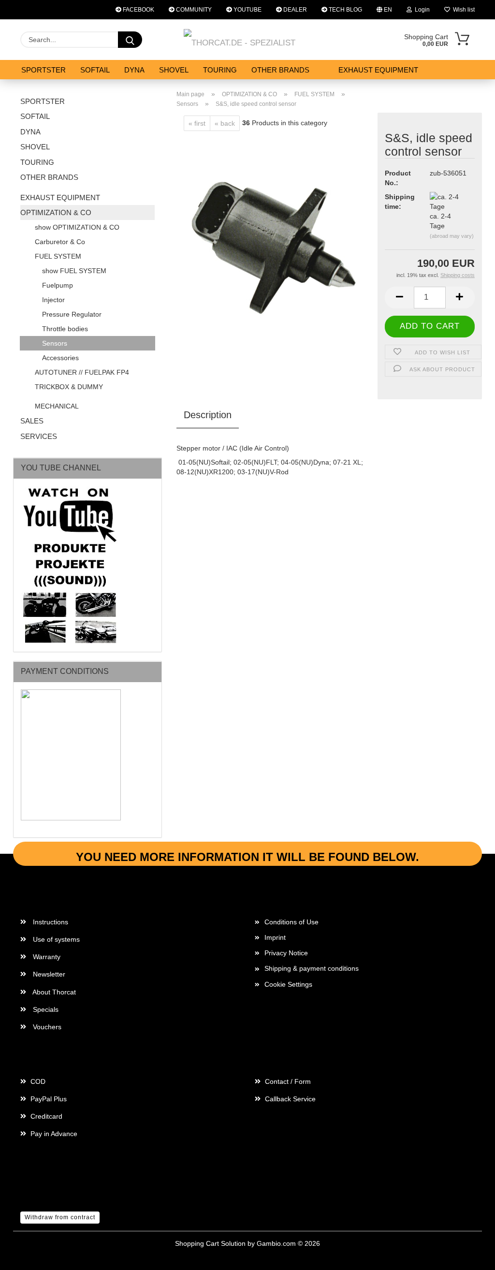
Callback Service (289, 1099)
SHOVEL (174, 70)
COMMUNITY (193, 9)
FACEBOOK (137, 9)
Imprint (275, 937)
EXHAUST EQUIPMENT (378, 70)
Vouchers (46, 1027)
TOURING (220, 70)
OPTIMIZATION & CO (55, 212)
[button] (399, 297)
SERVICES (38, 436)
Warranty (45, 957)
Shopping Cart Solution (210, 1243)
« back (225, 123)
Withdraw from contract (60, 1217)
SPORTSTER (43, 70)
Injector (53, 300)
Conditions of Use (291, 922)
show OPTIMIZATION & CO (77, 227)
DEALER (294, 9)
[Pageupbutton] (468, 1255)
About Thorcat (53, 992)
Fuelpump (57, 285)
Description (208, 414)
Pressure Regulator (72, 314)
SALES (32, 421)
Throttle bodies (65, 329)
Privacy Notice (286, 953)
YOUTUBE (247, 9)
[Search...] (130, 39)
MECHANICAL (57, 406)
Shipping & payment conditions (311, 968)
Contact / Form (287, 1081)
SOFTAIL (95, 70)
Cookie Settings (288, 984)
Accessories (60, 358)
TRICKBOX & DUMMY (69, 387)
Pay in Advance (53, 1134)
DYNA (134, 70)
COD (37, 1081)
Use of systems (55, 939)
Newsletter (48, 974)
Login (421, 9)
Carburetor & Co (60, 242)
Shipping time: (400, 201)
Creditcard (45, 1116)
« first (197, 123)
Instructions (49, 922)
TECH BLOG (344, 9)
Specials (44, 1009)
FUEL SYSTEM (58, 256)
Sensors (54, 343)
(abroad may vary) (452, 236)
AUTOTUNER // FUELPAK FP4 (82, 372)
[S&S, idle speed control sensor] (273, 251)
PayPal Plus (48, 1099)
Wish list (462, 9)
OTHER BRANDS (280, 70)
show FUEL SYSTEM (74, 271)
